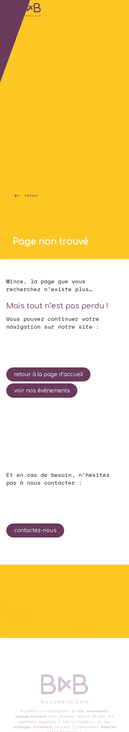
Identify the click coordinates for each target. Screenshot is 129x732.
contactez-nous (35, 530)
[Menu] (8, 8)
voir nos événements (42, 391)
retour (31, 195)
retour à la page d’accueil (48, 374)
